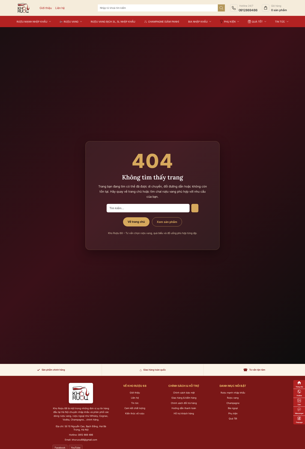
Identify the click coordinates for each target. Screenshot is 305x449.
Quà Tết (233, 418)
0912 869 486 (85, 434)
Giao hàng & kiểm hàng (183, 397)
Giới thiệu (46, 8)
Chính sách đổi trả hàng (184, 403)
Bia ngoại (233, 408)
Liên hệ (60, 8)
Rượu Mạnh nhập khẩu (32, 21)
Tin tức (280, 21)
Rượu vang (233, 397)
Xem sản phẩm (167, 222)
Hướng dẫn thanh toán (184, 408)
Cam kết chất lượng (134, 408)
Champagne (232, 403)
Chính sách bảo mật (184, 392)
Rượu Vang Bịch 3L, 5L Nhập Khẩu (113, 21)
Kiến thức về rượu (134, 413)
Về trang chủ (136, 221)
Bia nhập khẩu (198, 21)
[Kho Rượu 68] (24, 8)
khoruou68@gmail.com (84, 439)
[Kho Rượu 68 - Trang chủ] (81, 393)
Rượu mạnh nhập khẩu (233, 392)
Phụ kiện (233, 413)
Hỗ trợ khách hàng (184, 413)
